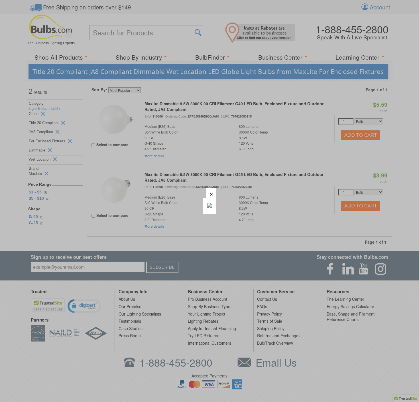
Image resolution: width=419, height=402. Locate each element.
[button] (211, 193)
